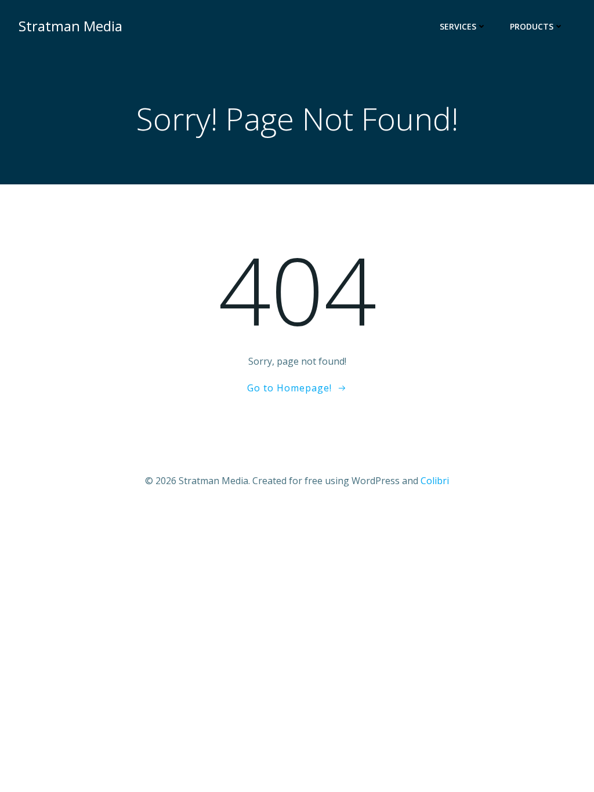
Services (458, 26)
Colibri (435, 480)
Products (531, 26)
